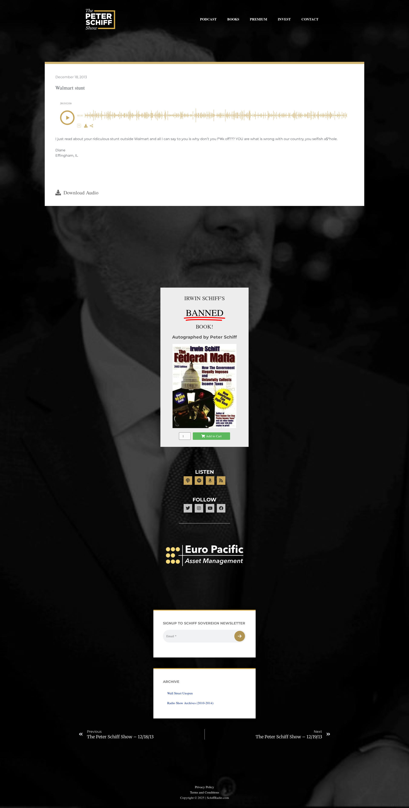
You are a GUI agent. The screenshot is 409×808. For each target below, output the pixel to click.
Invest (284, 19)
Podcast (208, 19)
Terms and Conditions (204, 792)
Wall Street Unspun (180, 693)
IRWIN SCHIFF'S (204, 298)
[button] (67, 117)
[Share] (91, 125)
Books (233, 19)
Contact (309, 19)
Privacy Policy (204, 787)
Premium (258, 19)
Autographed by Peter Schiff (204, 337)
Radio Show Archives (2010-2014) (190, 703)
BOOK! (204, 326)
